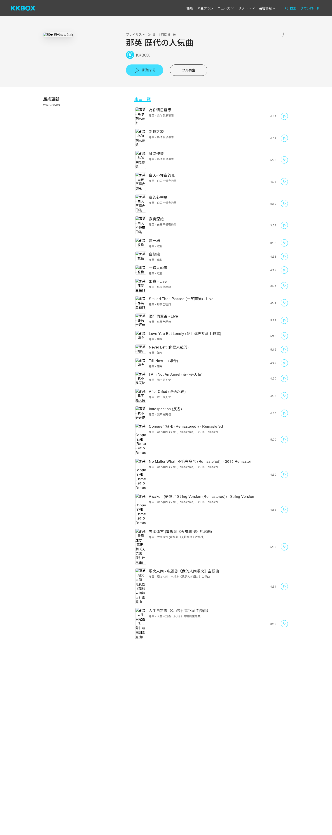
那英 (151, 115)
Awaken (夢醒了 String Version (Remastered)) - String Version (201, 496)
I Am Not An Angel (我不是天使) (176, 374)
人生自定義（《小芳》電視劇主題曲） (179, 610)
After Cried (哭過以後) (167, 391)
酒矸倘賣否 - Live (163, 316)
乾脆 (160, 246)
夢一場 (154, 240)
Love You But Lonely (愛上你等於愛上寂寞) (185, 333)
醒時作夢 (156, 153)
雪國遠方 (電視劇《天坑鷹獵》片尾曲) (180, 531)
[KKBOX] (23, 8)
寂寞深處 (156, 218)
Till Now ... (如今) (163, 360)
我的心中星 (158, 197)
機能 (190, 8)
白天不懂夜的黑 (162, 175)
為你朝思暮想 (160, 109)
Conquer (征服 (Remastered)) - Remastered (186, 426)
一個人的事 (158, 267)
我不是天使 (164, 380)
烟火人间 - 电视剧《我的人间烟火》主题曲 (184, 571)
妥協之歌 (156, 131)
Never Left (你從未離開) (169, 347)
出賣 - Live (158, 281)
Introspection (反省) (165, 408)
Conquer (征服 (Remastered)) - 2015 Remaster (187, 432)
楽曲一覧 (142, 99)
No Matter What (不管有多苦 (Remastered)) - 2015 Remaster (200, 461)
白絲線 (154, 254)
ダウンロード (310, 8)
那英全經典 (164, 287)
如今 (160, 339)
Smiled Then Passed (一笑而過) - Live (181, 298)
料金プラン (205, 8)
